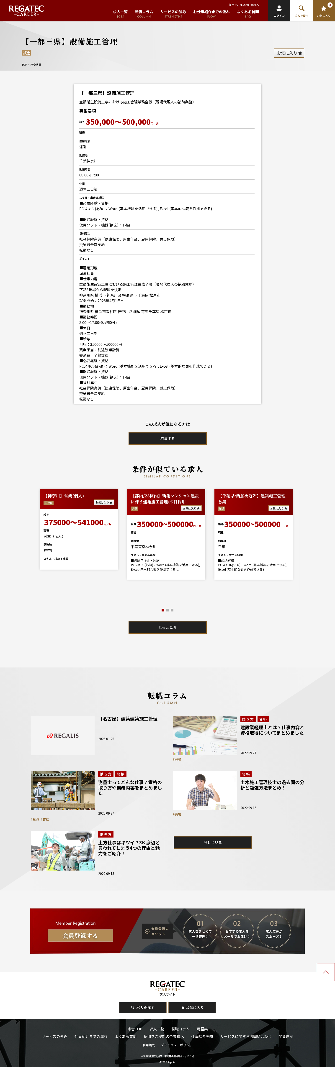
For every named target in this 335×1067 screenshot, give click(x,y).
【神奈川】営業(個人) (64, 496)
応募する (167, 438)
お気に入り (102, 502)
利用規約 (148, 1045)
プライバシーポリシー (177, 1045)
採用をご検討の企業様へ (244, 5)
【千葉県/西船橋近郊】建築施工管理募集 (251, 498)
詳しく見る (213, 842)
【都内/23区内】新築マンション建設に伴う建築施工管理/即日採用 (165, 498)
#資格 (177, 759)
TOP (24, 64)
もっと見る (167, 627)
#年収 (35, 819)
